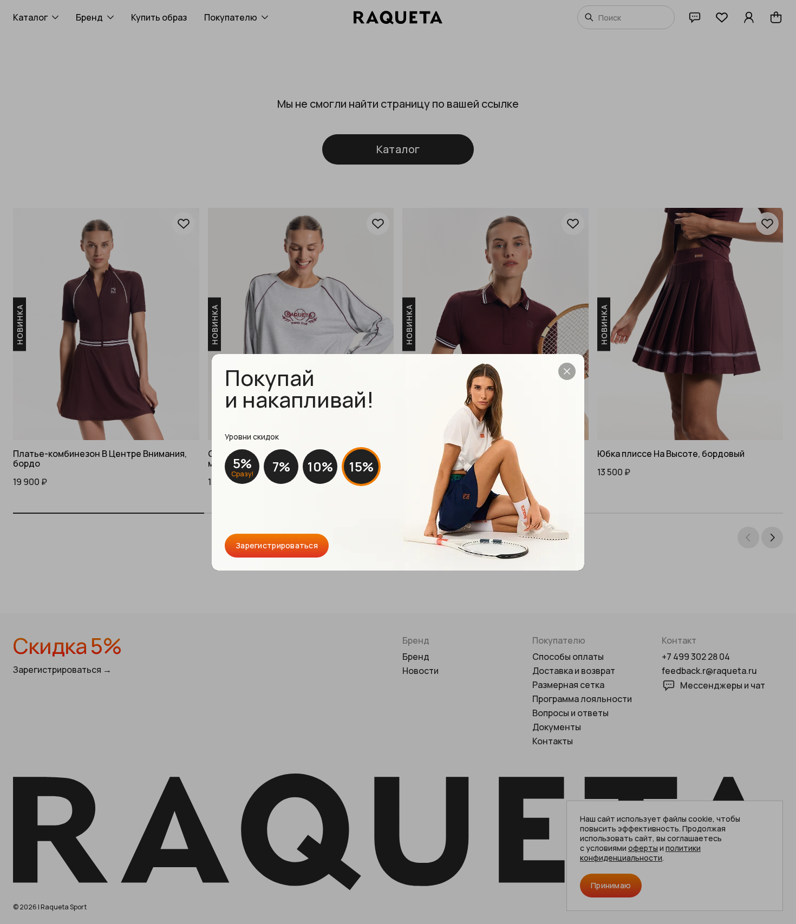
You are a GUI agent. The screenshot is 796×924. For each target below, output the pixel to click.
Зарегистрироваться (277, 545)
